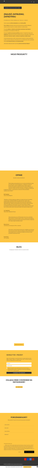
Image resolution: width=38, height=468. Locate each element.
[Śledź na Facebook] (28, 459)
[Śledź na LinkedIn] (30, 459)
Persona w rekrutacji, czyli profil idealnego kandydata (16, 335)
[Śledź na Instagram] (25, 459)
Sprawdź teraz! (8, 107)
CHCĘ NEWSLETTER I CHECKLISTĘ (19, 372)
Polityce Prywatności (16, 370)
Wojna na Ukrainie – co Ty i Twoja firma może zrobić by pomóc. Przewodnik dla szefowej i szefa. (18, 306)
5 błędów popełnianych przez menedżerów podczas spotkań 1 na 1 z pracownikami (18, 275)
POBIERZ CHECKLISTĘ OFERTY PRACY (12, 7)
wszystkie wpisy (19, 344)
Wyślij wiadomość (29, 451)
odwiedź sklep (8, 122)
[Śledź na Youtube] (33, 459)
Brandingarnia (9, 195)
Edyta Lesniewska (10, 277)
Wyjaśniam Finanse (12, 211)
